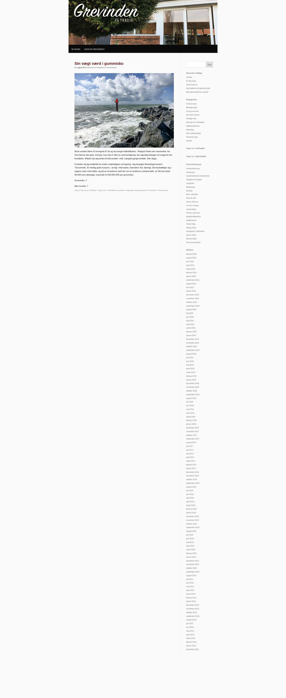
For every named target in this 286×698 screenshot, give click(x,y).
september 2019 (192, 350)
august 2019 (191, 354)
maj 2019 (190, 365)
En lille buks (191, 81)
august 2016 (191, 487)
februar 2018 (191, 420)
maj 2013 (190, 631)
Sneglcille (190, 183)
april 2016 (190, 502)
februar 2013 (191, 642)
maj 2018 (190, 409)
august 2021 (191, 284)
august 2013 (191, 620)
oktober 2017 (191, 435)
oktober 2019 (191, 346)
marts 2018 (190, 417)
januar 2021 (191, 291)
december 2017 (192, 428)
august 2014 (191, 576)
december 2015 (192, 516)
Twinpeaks (190, 172)
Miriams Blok (191, 239)
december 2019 (192, 339)
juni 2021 (190, 287)
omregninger (129, 190)
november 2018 (192, 387)
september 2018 (192, 395)
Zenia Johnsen (192, 202)
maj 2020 (190, 321)
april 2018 (190, 413)
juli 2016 (189, 490)
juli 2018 (189, 402)
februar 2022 (191, 273)
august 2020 (191, 309)
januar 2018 (191, 424)
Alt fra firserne (191, 85)
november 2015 (192, 520)
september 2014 (192, 572)
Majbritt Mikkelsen (193, 217)
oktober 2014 (191, 568)
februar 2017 (191, 465)
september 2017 (192, 439)
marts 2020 (190, 328)
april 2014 (190, 590)
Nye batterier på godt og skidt (198, 88)
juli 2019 (189, 358)
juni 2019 (190, 361)
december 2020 (192, 295)
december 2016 (192, 472)
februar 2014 (191, 598)
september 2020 (192, 306)
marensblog (191, 209)
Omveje (189, 191)
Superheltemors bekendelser (198, 176)
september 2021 (192, 280)
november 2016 (192, 476)
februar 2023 (191, 254)
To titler (189, 77)
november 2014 (192, 564)
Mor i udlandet (192, 194)
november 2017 (192, 431)
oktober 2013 (191, 612)
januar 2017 (191, 468)
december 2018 (192, 383)
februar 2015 (191, 553)
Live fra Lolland (192, 206)
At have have (191, 104)
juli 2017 (189, 446)
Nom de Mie (191, 198)
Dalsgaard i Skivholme (195, 231)
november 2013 (192, 609)
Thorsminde (152, 190)
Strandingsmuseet (141, 190)
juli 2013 (189, 623)
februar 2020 (191, 332)
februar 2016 (191, 509)
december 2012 (192, 649)
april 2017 (190, 457)
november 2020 (192, 298)
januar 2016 (191, 513)
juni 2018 (190, 406)
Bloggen (76, 49)
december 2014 (192, 561)
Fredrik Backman (193, 169)
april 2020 (190, 324)
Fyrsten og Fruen (193, 213)
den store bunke (192, 115)
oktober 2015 (191, 524)
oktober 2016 (191, 479)
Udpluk (189, 141)
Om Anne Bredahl (193, 242)
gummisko (121, 190)
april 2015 (190, 546)
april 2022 (190, 265)
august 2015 (191, 531)
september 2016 (192, 483)
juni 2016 (190, 494)
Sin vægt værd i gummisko (98, 63)
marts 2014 (190, 594)
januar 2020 (191, 335)
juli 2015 (189, 535)
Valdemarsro (191, 220)
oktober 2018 (191, 391)
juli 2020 (189, 313)
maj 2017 (190, 454)
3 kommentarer (162, 190)
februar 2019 (191, 376)
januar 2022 (191, 276)
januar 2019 (191, 380)
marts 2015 (190, 550)
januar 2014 (191, 601)
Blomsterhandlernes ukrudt (197, 92)
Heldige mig (191, 119)
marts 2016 (190, 505)
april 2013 (190, 635)
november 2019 (192, 343)
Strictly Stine (191, 228)
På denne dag (192, 137)
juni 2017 (190, 450)
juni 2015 (190, 539)
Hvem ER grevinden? (94, 49)
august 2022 (191, 258)
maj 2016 (190, 498)
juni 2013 (190, 627)
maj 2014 (190, 587)
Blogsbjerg (190, 187)
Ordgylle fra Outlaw (194, 180)
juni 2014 (190, 583)
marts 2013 (190, 638)
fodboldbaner (112, 190)
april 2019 (190, 369)
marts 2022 (190, 269)
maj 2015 (190, 542)
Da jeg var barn (192, 111)
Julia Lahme (191, 235)
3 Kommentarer (111, 67)
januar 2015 (191, 557)
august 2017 (191, 443)
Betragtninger (191, 108)
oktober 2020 (191, 302)
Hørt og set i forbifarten (95, 67)
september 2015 (192, 527)
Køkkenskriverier (193, 126)
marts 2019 (190, 372)
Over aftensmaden (193, 133)
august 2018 (191, 398)
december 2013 (192, 605)
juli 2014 (189, 579)
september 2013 (192, 616)
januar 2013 (191, 646)
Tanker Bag (190, 224)
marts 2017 (190, 461)
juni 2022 (190, 262)
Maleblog (190, 130)
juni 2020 (190, 317)
